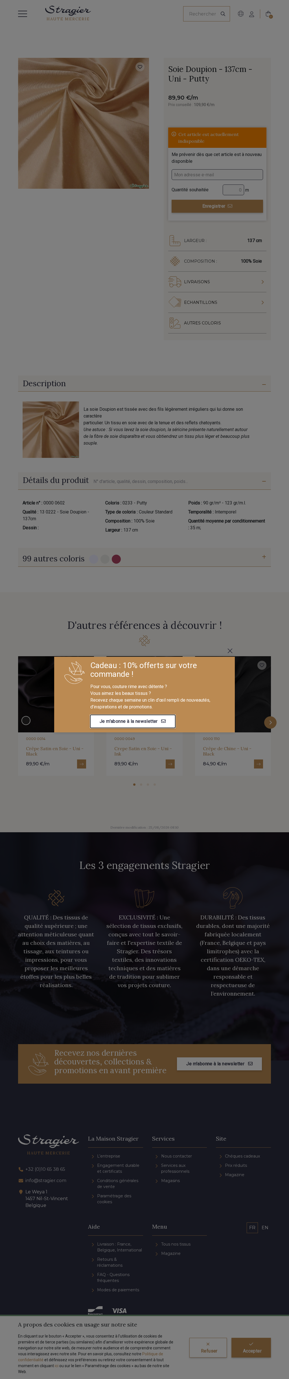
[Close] (230, 651)
